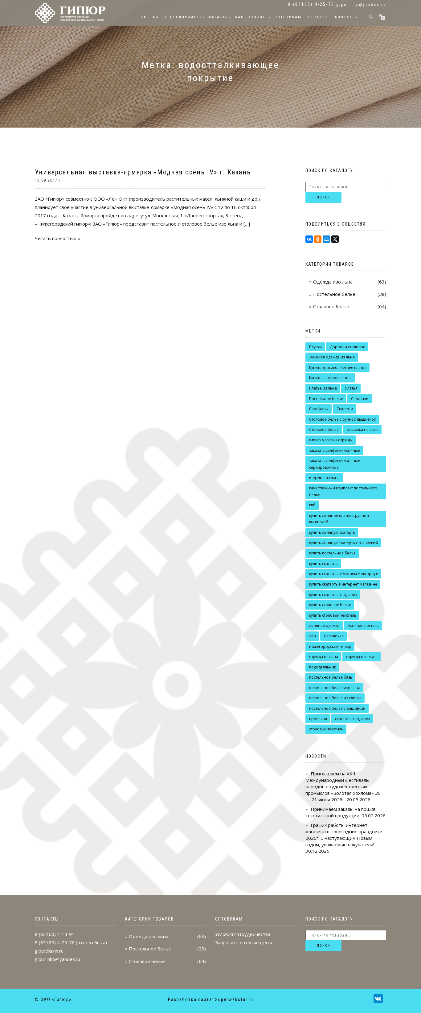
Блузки (315, 346)
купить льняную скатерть (332, 532)
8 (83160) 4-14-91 (55, 934)
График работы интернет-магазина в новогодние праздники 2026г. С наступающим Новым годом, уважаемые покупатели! (343, 835)
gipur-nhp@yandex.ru (361, 4)
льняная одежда (324, 625)
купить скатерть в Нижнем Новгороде (343, 573)
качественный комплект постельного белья (343, 491)
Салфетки (360, 398)
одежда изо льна (362, 656)
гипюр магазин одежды (331, 440)
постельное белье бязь (330, 677)
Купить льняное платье (330, 377)
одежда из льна (323, 656)
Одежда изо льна (333, 282)
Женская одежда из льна (332, 357)
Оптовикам (288, 17)
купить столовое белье (330, 604)
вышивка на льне (362, 429)
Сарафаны (319, 408)
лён (312, 636)
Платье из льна (323, 388)
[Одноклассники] (317, 239)
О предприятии (183, 17)
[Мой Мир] (326, 239)
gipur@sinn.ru (49, 951)
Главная (148, 17)
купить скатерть (323, 563)
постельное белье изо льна (334, 687)
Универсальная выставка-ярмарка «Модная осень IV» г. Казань (143, 172)
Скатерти (345, 408)
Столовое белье (331, 306)
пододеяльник (322, 667)
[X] (335, 239)
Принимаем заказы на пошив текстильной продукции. (340, 812)
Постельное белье (334, 294)
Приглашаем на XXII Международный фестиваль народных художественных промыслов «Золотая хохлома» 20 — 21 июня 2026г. (343, 786)
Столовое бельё (324, 429)
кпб (312, 505)
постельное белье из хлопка (335, 698)
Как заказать (251, 17)
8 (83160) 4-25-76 (55, 942)
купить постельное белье (332, 553)
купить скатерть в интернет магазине (343, 584)
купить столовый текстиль (332, 615)
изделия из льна (324, 477)
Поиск (323, 197)
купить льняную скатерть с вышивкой (343, 542)
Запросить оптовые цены (243, 942)
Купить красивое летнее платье (337, 367)
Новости (318, 17)
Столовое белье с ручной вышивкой (342, 419)
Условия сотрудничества (242, 934)
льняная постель (363, 625)
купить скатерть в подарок (333, 594)
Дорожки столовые (347, 346)
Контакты (346, 17)
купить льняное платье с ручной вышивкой (339, 519)
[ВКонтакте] (309, 239)
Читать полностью (55, 238)
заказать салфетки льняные (334, 450)
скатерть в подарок (352, 718)
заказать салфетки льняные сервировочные (334, 464)
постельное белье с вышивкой (337, 708)
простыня (318, 718)
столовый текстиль (326, 729)
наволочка (334, 636)
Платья (351, 388)
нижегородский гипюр (330, 646)
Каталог (219, 17)
